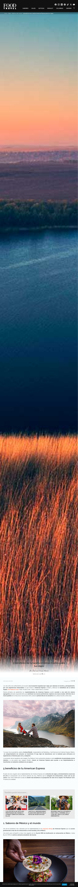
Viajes (33, 8)
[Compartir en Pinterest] (74, 681)
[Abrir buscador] (74, 8)
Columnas (59, 8)
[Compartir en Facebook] (73, 681)
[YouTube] (74, 5)
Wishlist (50, 8)
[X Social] (71, 5)
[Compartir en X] (71, 681)
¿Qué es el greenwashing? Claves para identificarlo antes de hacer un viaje (37, 813)
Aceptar (64, 884)
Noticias (41, 8)
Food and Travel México (40, 671)
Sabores (25, 8)
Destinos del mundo (17, 13)
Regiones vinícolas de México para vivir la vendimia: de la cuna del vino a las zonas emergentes (61, 814)
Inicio (5, 13)
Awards (68, 8)
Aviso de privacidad (72, 884)
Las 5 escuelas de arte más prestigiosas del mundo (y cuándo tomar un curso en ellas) (15, 814)
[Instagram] (59, 5)
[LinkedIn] (62, 5)
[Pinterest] (65, 5)
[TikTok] (68, 5)
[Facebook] (56, 5)
